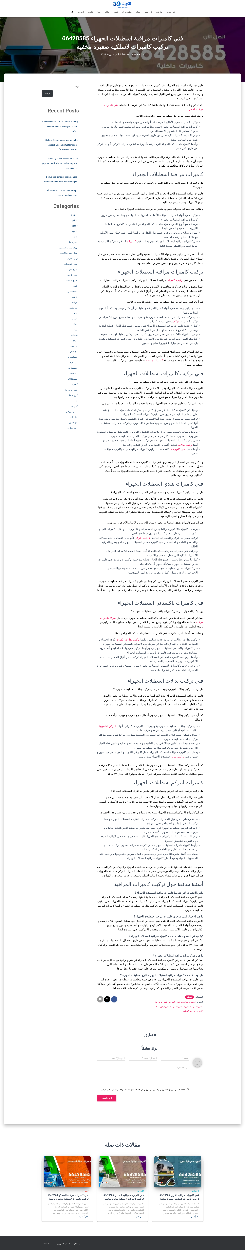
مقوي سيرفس (72, 411)
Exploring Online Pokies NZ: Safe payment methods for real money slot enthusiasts (60, 163)
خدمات (75, 319)
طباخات (74, 335)
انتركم (176, 321)
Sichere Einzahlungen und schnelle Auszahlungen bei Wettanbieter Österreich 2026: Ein (61, 145)
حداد (76, 313)
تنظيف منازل (127, 12)
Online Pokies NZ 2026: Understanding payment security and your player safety (60, 126)
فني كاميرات (178, 449)
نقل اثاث (159, 12)
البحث (76, 86)
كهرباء (75, 401)
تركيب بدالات (185, 444)
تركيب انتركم (142, 538)
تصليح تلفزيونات (71, 264)
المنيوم (75, 231)
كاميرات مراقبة (154, 360)
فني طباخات (72, 379)
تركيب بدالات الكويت (128, 639)
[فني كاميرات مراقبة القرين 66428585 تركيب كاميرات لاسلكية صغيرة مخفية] (177, 1172)
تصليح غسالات (72, 280)
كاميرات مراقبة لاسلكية (193, 1011)
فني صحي (73, 373)
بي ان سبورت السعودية (68, 248)
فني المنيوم (73, 357)
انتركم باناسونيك (107, 726)
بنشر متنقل (73, 242)
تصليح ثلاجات (72, 275)
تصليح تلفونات (72, 269)
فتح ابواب (74, 346)
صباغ (99, 12)
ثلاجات (90, 12)
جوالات (107, 12)
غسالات (74, 341)
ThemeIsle (46, 1243)
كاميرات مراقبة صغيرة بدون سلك (169, 1006)
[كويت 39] (122, 4)
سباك (138, 12)
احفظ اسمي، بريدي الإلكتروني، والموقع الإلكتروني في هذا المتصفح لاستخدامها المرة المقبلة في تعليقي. (143, 1089)
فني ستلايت (170, 12)
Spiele (75, 226)
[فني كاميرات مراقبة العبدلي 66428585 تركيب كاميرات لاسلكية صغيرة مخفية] (122, 1172)
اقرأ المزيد (194, 1216)
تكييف (116, 12)
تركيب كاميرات (174, 280)
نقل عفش (73, 423)
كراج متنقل (148, 12)
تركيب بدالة (177, 756)
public (75, 220)
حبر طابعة (73, 308)
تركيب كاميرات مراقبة (186, 1002)
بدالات (75, 237)
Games (74, 215)
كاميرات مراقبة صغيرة (193, 1006)
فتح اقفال (74, 351)
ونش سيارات (72, 428)
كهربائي (74, 406)
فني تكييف (73, 362)
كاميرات (81, 12)
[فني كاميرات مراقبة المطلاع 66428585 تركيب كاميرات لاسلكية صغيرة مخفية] (67, 1172)
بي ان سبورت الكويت (69, 253)
